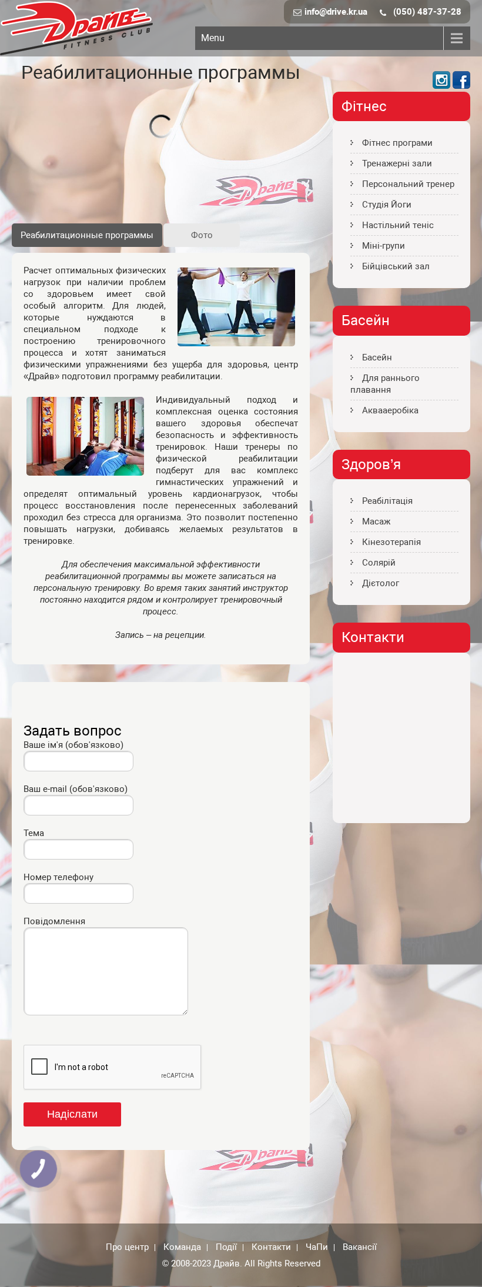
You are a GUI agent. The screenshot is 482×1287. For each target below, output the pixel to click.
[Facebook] (461, 86)
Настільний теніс (398, 225)
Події (226, 1247)
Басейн (377, 357)
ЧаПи (317, 1247)
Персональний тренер (408, 184)
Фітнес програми (397, 143)
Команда (182, 1247)
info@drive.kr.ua (335, 11)
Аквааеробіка (390, 410)
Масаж (376, 521)
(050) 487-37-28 (427, 11)
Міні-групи (383, 245)
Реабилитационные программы (87, 235)
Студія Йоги (386, 204)
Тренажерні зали (397, 163)
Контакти (271, 1247)
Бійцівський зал (396, 266)
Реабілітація (387, 501)
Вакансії (360, 1247)
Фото (202, 235)
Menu (213, 38)
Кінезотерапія (391, 542)
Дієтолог (380, 583)
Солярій (379, 562)
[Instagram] (441, 86)
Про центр (127, 1247)
